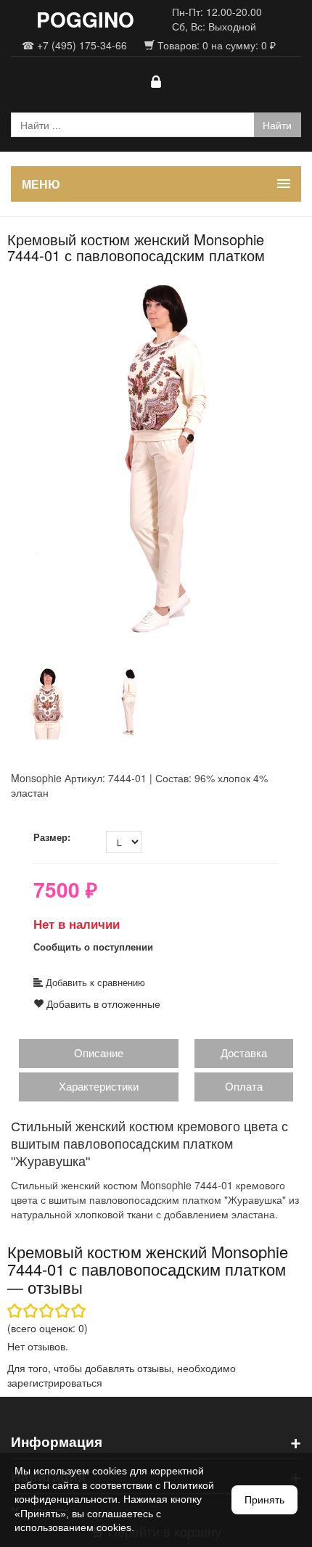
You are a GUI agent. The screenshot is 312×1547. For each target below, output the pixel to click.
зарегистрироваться (54, 1382)
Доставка (244, 1052)
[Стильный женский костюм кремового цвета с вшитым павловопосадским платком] (156, 463)
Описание (98, 1052)
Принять (264, 1500)
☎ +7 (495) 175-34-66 (74, 45)
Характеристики (99, 1085)
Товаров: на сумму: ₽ (215, 45)
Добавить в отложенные (102, 1003)
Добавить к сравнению (94, 982)
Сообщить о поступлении (93, 946)
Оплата (244, 1085)
